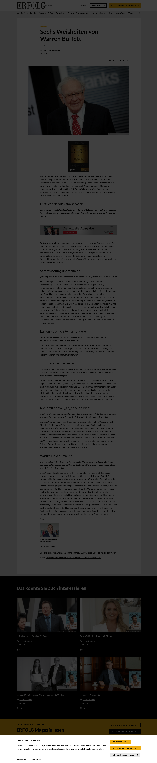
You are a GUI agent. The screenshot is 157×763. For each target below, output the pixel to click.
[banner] (78, 381)
